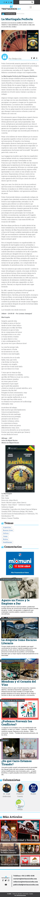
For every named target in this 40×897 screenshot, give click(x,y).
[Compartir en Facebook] (32, 58)
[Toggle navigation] (30, 7)
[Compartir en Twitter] (34, 58)
